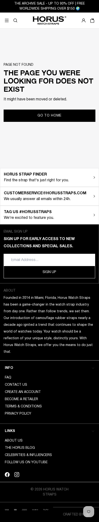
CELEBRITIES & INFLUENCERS (28, 455)
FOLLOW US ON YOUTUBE (26, 462)
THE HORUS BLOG (20, 448)
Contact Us (16, 384)
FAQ (8, 377)
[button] (15, 20)
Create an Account (23, 392)
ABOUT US (14, 440)
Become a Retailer (21, 399)
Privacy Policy (18, 413)
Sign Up (49, 272)
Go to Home (49, 115)
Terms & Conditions (23, 406)
